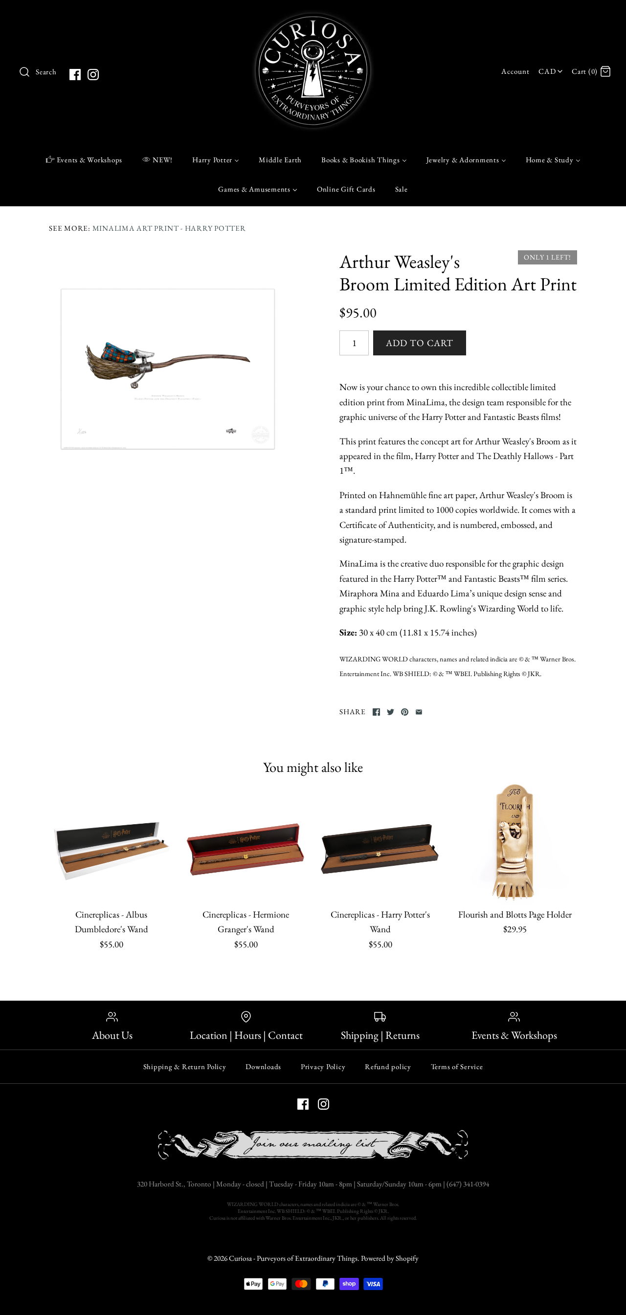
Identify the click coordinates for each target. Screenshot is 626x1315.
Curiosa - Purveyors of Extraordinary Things (293, 1258)
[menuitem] (84, 159)
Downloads (263, 1066)
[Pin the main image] (404, 712)
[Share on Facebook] (376, 712)
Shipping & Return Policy (184, 1066)
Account (515, 71)
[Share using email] (419, 712)
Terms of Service (457, 1066)
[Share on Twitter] (390, 712)
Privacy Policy (323, 1066)
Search (46, 72)
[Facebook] (75, 74)
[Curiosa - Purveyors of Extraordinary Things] (313, 17)
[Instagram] (93, 74)
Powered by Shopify (390, 1258)
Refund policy (388, 1066)
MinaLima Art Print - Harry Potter (169, 228)
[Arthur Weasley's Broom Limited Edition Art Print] (168, 369)
